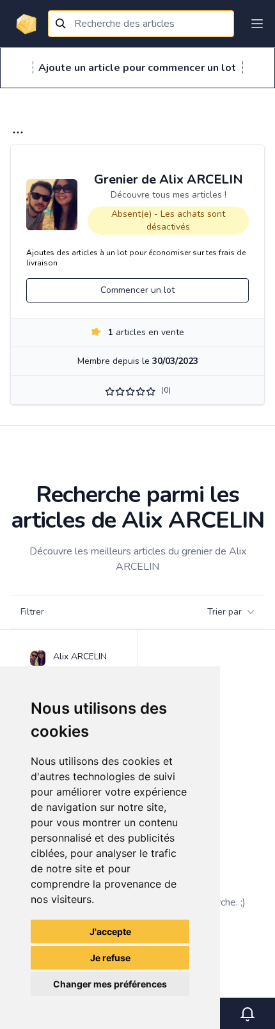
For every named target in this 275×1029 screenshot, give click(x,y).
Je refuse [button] (110, 957)
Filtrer (32, 612)
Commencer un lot (137, 290)
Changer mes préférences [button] (110, 983)
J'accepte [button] (110, 931)
